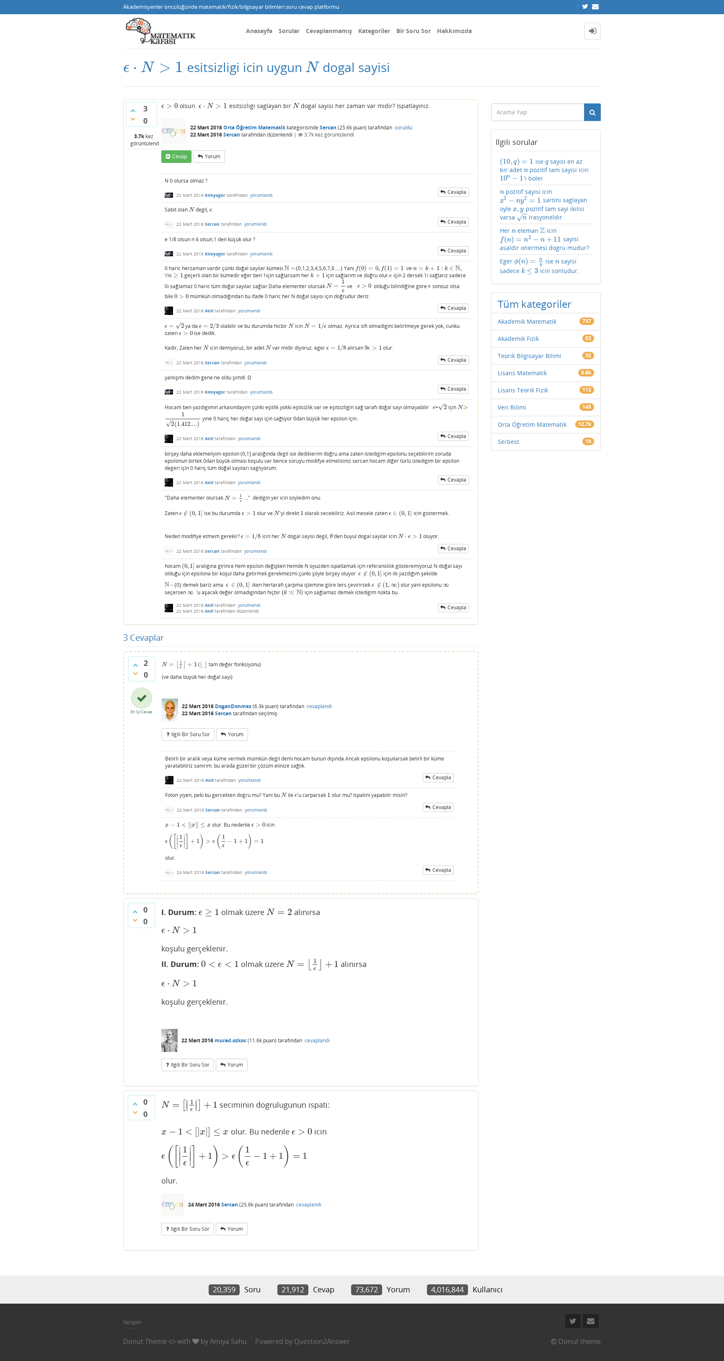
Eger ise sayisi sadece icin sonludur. (539, 266)
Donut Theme (145, 1341)
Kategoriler (374, 31)
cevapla (456, 192)
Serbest (508, 442)
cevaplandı (319, 706)
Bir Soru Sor (413, 31)
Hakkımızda (454, 31)
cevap (179, 156)
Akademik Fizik (518, 339)
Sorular (289, 31)
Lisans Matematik (522, 373)
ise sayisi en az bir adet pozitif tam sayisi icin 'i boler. (544, 170)
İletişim (132, 1322)
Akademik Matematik (527, 321)
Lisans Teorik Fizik (523, 390)
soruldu (403, 127)
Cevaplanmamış (329, 31)
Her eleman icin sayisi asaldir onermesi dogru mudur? (544, 239)
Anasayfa (259, 31)
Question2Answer (322, 1341)
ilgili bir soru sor (190, 734)
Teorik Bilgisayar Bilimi (529, 356)
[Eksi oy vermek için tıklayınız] (132, 119)
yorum (212, 156)
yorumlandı (261, 195)
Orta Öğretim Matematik (254, 127)
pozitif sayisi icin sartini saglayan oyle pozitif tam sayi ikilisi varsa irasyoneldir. (543, 205)
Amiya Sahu (228, 1341)
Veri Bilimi (512, 407)
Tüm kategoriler (534, 304)
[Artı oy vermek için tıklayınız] (132, 110)
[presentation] (153, 67)
